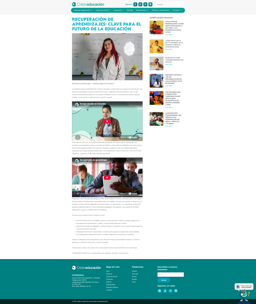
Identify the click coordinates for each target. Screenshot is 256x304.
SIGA (134, 282)
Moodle (134, 279)
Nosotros (109, 274)
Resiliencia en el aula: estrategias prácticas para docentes (174, 60)
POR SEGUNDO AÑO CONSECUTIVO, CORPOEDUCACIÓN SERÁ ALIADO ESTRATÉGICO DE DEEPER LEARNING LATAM (172, 98)
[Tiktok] (140, 4)
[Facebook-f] (135, 4)
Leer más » (169, 34)
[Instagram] (145, 4)
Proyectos (109, 279)
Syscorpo (135, 274)
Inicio (108, 271)
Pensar (134, 276)
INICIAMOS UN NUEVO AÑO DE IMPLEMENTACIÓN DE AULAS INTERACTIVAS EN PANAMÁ (173, 79)
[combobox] (170, 4)
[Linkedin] (150, 4)
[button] (83, 10)
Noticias (109, 282)
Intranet (134, 271)
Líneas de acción (111, 276)
